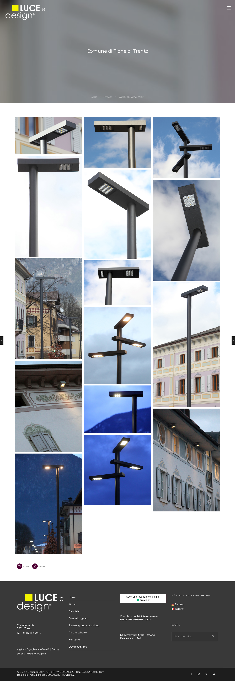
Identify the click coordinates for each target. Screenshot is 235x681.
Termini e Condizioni (35, 653)
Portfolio (108, 96)
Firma (72, 604)
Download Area (78, 646)
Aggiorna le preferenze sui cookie (33, 649)
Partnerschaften (78, 632)
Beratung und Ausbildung (84, 625)
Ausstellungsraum (79, 618)
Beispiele (74, 611)
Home (94, 96)
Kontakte (74, 639)
